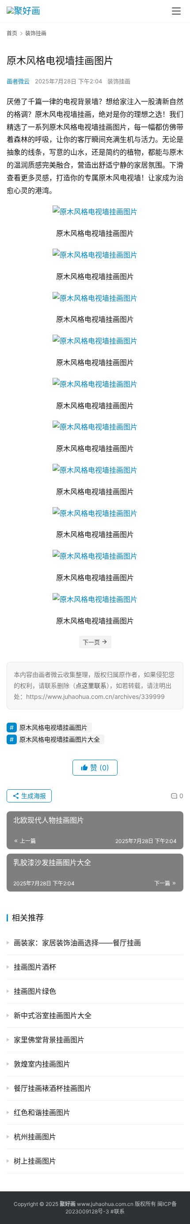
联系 (119, 1211)
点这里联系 (91, 685)
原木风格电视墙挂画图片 (53, 727)
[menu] (176, 11)
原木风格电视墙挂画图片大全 (59, 739)
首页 (12, 33)
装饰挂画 (118, 81)
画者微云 (18, 81)
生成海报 (32, 795)
